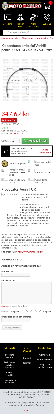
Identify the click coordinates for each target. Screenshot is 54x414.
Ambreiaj (41, 38)
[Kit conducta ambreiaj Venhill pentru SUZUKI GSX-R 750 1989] (27, 105)
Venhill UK (18, 133)
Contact (27, 358)
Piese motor (27, 38)
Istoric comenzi (44, 360)
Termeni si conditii (9, 373)
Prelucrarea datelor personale (9, 365)
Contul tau (44, 355)
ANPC (27, 410)
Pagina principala (9, 38)
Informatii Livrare (9, 356)
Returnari (26, 363)
